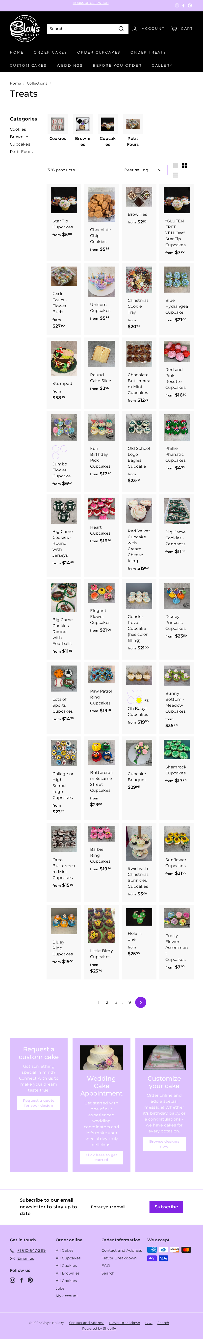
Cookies (18, 129)
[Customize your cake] (164, 1057)
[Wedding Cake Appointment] (101, 1057)
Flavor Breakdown (119, 1258)
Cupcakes (20, 144)
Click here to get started (101, 1157)
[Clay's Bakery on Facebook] (21, 1280)
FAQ (106, 1265)
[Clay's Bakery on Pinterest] (30, 1280)
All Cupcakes (68, 1258)
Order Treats (148, 52)
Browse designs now (164, 1144)
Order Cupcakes (99, 52)
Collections (37, 83)
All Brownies (68, 1273)
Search (108, 1273)
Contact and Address (122, 1250)
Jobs (60, 1288)
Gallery (162, 65)
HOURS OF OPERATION (91, 3)
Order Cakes (50, 52)
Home (17, 52)
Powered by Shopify (99, 1328)
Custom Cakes (28, 65)
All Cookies (66, 1265)
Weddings (70, 65)
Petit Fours (21, 151)
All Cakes (65, 1250)
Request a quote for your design (39, 1103)
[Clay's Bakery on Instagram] (12, 1280)
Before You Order (117, 65)
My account (67, 1295)
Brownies (19, 136)
